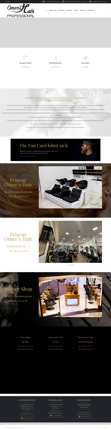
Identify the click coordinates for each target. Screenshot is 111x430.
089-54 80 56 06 (28, 412)
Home (46, 10)
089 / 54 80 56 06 (56, 1)
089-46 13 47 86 (85, 412)
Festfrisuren (61, 10)
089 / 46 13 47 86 (102, 1)
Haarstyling (52, 10)
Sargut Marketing (20, 427)
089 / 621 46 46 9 (82, 1)
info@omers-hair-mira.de (28, 414)
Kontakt (76, 10)
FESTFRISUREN (55, 63)
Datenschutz (90, 10)
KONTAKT (85, 63)
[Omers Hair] (20, 10)
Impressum (83, 10)
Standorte (69, 10)
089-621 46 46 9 (56, 410)
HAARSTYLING (25, 63)
